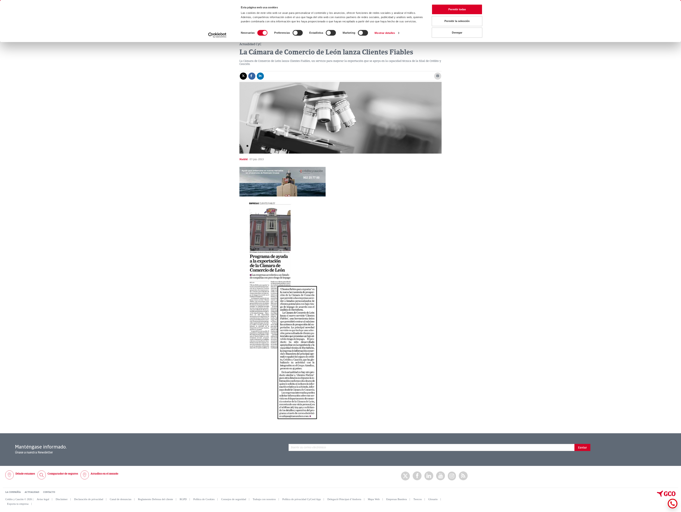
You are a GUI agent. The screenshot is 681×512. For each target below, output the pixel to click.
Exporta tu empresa (18, 503)
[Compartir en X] (243, 76)
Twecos (417, 499)
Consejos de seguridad (233, 499)
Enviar (582, 447)
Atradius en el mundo (104, 473)
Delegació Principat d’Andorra (344, 499)
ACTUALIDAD (32, 492)
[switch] (298, 33)
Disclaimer (62, 499)
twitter (405, 476)
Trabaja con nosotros (264, 499)
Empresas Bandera (396, 499)
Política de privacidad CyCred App (301, 499)
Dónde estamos (25, 473)
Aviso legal (43, 499)
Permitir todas (457, 9)
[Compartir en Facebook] (252, 76)
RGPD (183, 499)
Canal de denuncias (120, 499)
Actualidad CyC (250, 44)
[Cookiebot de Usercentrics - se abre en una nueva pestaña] (217, 35)
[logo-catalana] (666, 496)
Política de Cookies (204, 499)
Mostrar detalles (385, 32)
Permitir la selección (457, 21)
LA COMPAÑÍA (13, 492)
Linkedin (429, 476)
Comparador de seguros (63, 473)
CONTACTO (49, 492)
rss (463, 476)
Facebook (417, 476)
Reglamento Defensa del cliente (155, 499)
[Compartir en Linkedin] (260, 76)
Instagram (451, 476)
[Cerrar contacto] (662, 508)
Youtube (440, 476)
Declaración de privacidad (88, 499)
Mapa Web (374, 499)
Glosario (433, 499)
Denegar (457, 32)
